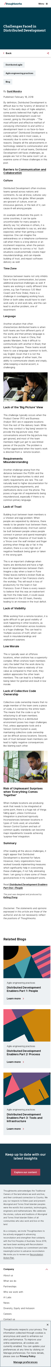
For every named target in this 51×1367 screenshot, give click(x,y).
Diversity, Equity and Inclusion (19, 1308)
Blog (8, 82)
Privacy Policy (27, 1356)
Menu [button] (41, 4)
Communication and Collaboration (24, 171)
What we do (9, 1280)
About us (8, 1275)
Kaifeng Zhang (10, 897)
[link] (25, 1172)
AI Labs (7, 1297)
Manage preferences (25, 1362)
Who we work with (13, 1291)
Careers (7, 1313)
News (6, 1302)
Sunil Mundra (14, 91)
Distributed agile (14, 65)
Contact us (9, 1319)
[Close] (47, 1325)
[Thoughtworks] (13, 3)
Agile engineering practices (19, 73)
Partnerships (9, 1286)
